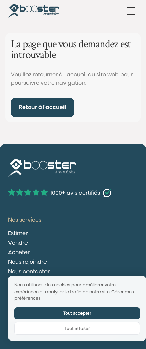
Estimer (18, 233)
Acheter (19, 252)
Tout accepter (77, 313)
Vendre (18, 243)
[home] (33, 10)
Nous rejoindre (27, 262)
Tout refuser (77, 328)
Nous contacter (29, 271)
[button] (131, 11)
